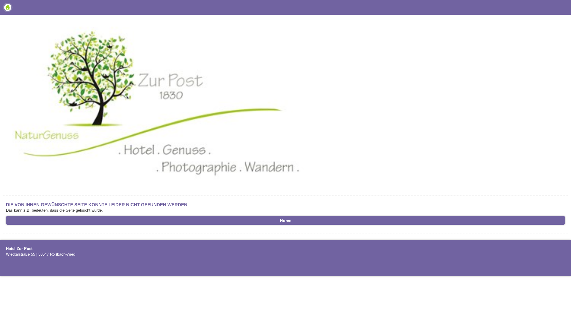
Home (7, 7)
